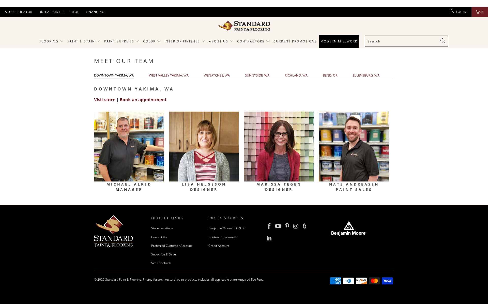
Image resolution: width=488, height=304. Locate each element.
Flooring (49, 41)
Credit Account (218, 246)
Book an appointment (143, 99)
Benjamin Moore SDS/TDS (227, 228)
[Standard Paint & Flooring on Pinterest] (287, 226)
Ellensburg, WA (366, 75)
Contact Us (159, 237)
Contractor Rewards (222, 237)
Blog (75, 12)
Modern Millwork (339, 41)
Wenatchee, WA (217, 75)
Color (149, 41)
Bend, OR (330, 75)
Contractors (251, 41)
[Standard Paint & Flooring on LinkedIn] (269, 238)
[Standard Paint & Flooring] (244, 26)
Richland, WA (296, 75)
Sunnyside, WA (257, 75)
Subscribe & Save (163, 254)
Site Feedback (161, 263)
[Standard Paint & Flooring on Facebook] (269, 226)
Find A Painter (51, 12)
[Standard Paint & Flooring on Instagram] (296, 226)
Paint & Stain (81, 41)
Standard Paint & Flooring (123, 279)
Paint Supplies (119, 41)
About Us (219, 41)
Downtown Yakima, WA (114, 75)
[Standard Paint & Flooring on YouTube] (278, 226)
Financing (95, 12)
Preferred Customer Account (171, 246)
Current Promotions (295, 41)
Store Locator (18, 12)
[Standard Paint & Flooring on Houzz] (305, 226)
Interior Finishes (182, 41)
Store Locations (162, 228)
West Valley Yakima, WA (169, 75)
